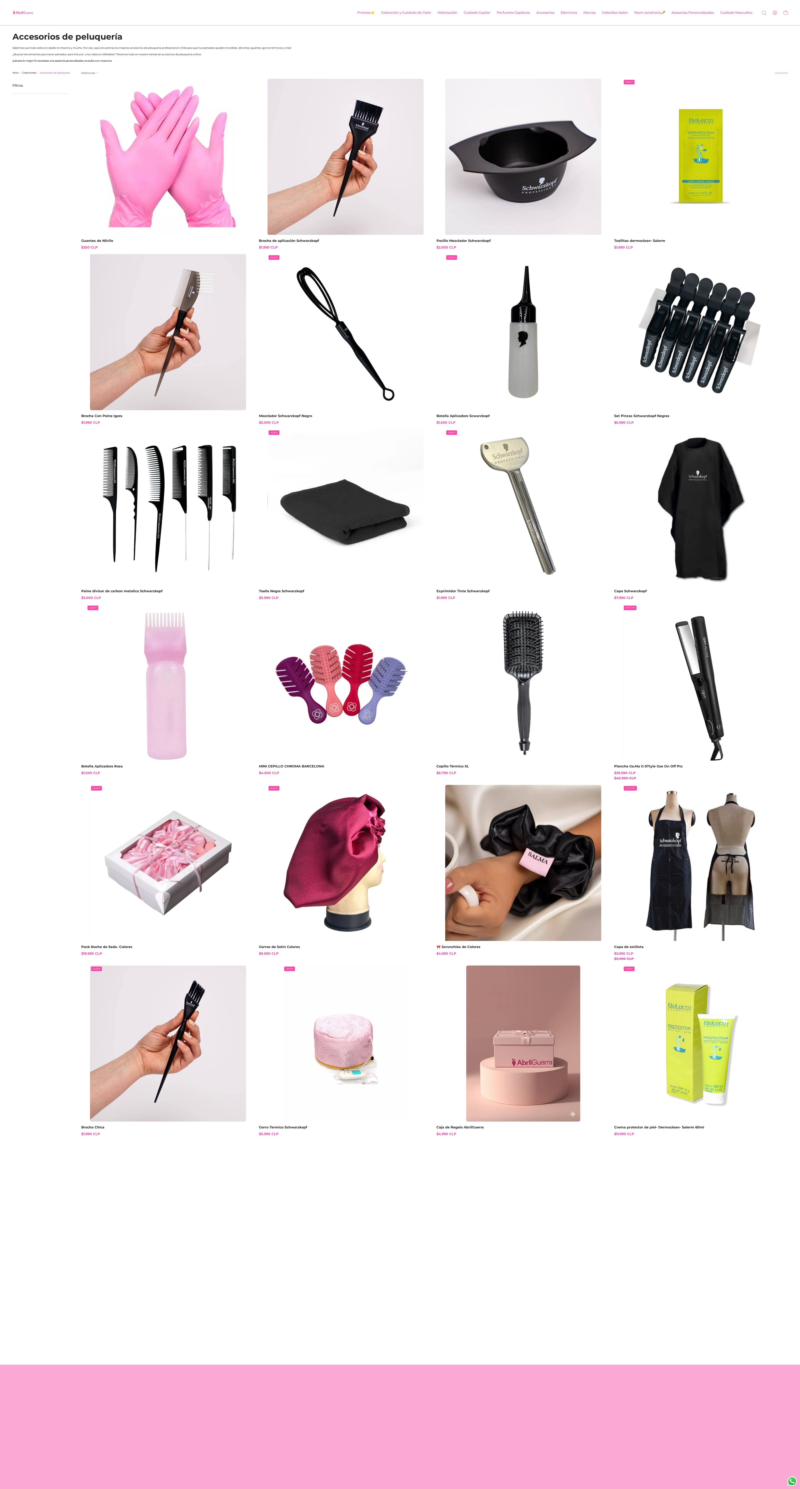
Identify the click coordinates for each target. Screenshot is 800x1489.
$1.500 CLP (445, 423)
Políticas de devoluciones (283, 1395)
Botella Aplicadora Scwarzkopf (463, 416)
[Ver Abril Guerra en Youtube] (409, 1460)
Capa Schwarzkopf (630, 591)
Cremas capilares (338, 1436)
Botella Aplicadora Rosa (102, 766)
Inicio (15, 72)
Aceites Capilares (338, 1442)
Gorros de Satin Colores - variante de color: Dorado (267, 962)
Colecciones (29, 72)
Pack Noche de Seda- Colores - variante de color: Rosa (82, 962)
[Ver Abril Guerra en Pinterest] (390, 1460)
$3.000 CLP (91, 598)
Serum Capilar (336, 1429)
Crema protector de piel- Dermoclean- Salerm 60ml (659, 1127)
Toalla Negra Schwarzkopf (281, 591)
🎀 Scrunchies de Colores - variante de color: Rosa (449, 962)
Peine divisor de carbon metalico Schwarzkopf (121, 591)
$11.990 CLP (624, 1134)
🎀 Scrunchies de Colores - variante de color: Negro (445, 962)
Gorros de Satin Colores (279, 947)
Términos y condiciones (282, 1388)
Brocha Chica (92, 1127)
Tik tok (391, 1402)
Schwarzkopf (335, 1415)
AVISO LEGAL (274, 1379)
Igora (328, 1422)
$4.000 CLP (269, 773)
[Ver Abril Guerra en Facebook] (381, 1460)
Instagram (395, 1388)
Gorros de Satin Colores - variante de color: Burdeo (264, 962)
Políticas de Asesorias (280, 1408)
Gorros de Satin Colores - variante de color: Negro (271, 962)
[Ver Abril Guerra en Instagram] (400, 1460)
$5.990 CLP (624, 423)
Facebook (394, 1408)
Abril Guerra (405, 1470)
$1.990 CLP (268, 247)
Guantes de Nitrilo (97, 241)
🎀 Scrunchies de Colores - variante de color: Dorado (441, 962)
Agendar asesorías (278, 1415)
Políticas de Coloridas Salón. (285, 1422)
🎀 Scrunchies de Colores (458, 947)
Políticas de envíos (278, 1402)
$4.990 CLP (446, 954)
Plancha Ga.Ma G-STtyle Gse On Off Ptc (648, 766)
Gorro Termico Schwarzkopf (283, 1127)
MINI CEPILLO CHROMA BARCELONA (291, 766)
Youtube (393, 1415)
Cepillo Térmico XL (452, 766)
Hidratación (334, 1408)
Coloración (333, 1395)
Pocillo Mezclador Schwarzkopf (463, 241)
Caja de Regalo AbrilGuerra (460, 1127)
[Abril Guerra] (22, 12)
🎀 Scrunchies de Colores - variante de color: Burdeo (437, 962)
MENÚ (329, 1379)
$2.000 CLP (446, 247)
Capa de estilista (629, 947)
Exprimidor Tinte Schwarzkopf (463, 591)
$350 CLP (89, 247)
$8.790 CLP (446, 773)
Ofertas (330, 1388)
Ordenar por (88, 72)
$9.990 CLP (269, 954)
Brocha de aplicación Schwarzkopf (289, 241)
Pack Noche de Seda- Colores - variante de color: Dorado (90, 962)
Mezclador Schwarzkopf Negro (285, 416)
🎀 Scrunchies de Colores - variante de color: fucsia (452, 962)
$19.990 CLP (91, 954)
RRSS (390, 1379)
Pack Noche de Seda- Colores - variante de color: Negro (93, 962)
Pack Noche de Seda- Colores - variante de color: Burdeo (86, 962)
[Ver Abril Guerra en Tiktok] (419, 1460)
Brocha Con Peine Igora (101, 416)
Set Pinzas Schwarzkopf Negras (641, 416)
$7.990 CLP (624, 598)
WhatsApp (395, 1395)
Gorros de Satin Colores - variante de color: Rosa (260, 962)
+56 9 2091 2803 (498, 1438)
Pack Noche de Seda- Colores (106, 947)
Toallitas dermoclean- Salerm (639, 241)
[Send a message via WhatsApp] (792, 1481)
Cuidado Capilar (337, 1402)
